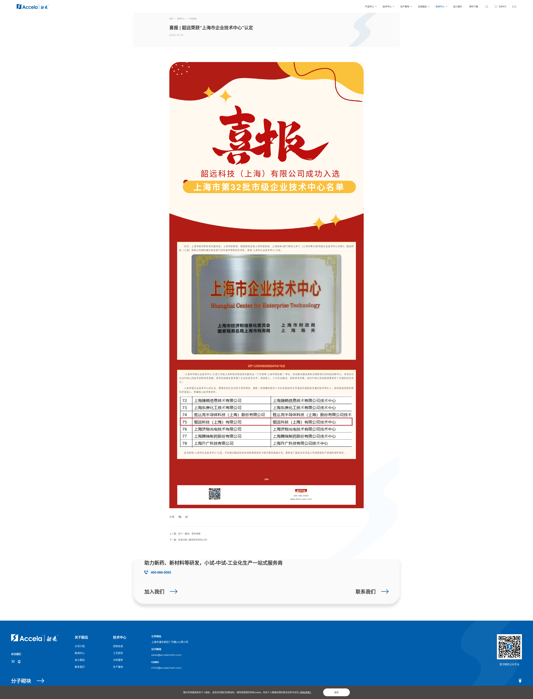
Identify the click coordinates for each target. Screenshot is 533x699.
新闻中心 (181, 18)
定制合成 (118, 646)
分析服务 (118, 660)
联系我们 (80, 666)
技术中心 (119, 637)
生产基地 (118, 666)
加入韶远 (80, 660)
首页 (171, 18)
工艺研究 (118, 653)
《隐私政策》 (305, 692)
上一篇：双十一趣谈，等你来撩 (184, 533)
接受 (336, 692)
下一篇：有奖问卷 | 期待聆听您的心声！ (189, 539)
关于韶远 (81, 637)
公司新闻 (193, 18)
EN (514, 6)
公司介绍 (80, 646)
